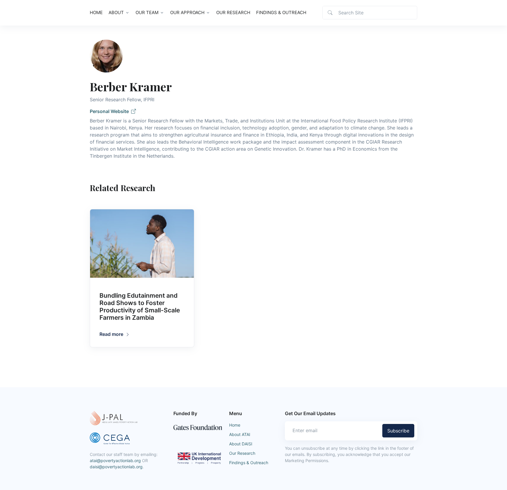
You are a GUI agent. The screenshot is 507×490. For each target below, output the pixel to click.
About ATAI (239, 434)
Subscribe (398, 431)
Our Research (233, 12)
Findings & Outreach (281, 12)
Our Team (147, 12)
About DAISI (240, 443)
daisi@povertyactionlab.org (116, 466)
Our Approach (187, 12)
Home (96, 12)
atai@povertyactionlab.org (115, 460)
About (116, 12)
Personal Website (110, 111)
